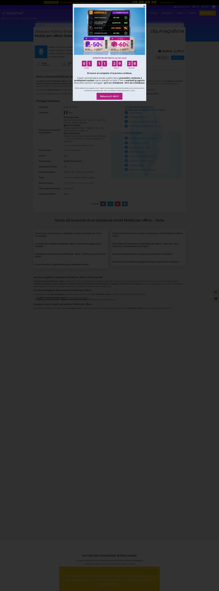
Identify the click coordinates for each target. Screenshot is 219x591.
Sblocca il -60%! (109, 96)
